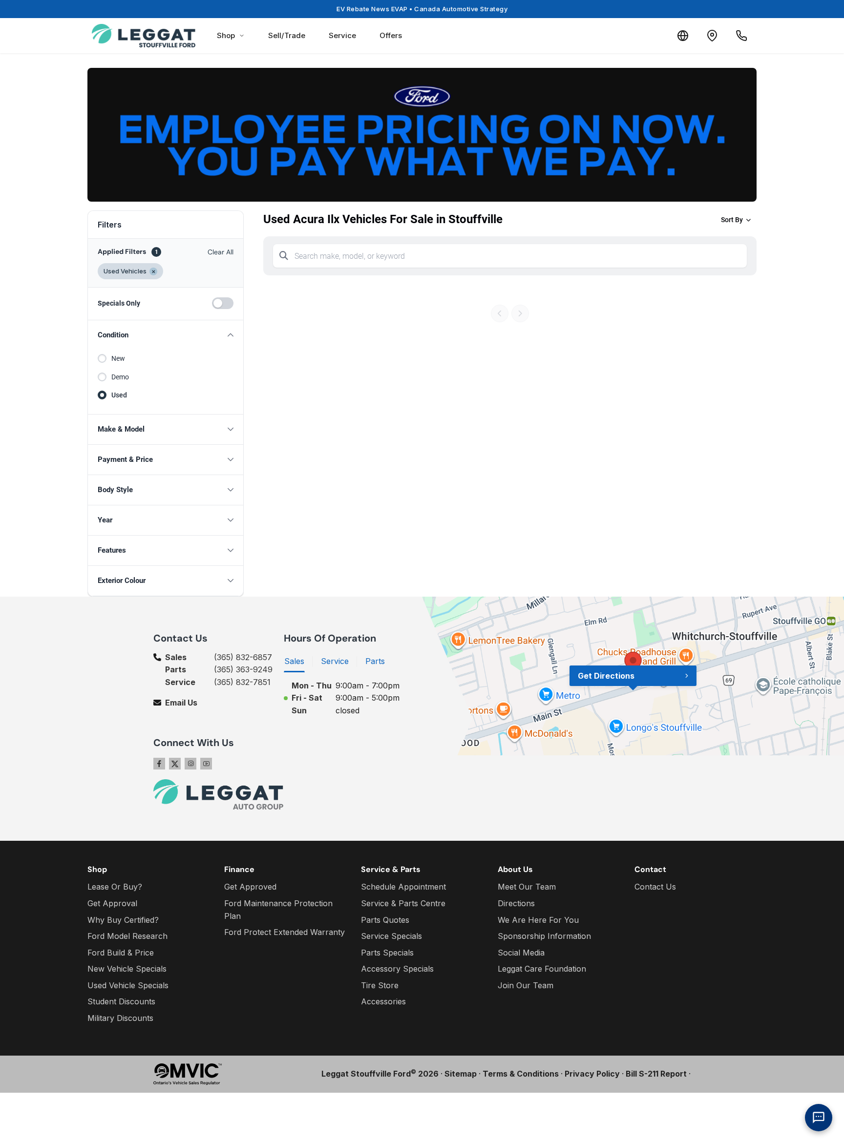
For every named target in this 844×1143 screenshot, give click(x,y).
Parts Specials (387, 952)
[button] (165, 335)
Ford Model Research (127, 936)
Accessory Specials (397, 969)
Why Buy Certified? (123, 920)
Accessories (383, 1001)
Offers (391, 35)
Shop (226, 35)
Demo (120, 377)
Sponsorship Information (544, 936)
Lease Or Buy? (114, 887)
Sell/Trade (286, 35)
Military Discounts (120, 1018)
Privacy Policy (592, 1074)
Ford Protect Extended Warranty (284, 932)
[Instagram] (190, 763)
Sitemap (460, 1074)
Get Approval (112, 903)
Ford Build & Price (120, 952)
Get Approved (250, 887)
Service (342, 35)
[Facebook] (159, 763)
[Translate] (683, 35)
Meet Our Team (527, 887)
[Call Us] (741, 35)
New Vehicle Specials (127, 969)
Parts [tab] (375, 661)
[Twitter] (175, 763)
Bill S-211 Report (656, 1074)
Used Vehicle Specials (128, 985)
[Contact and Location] (712, 35)
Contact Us (655, 887)
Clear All (220, 252)
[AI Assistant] (818, 1117)
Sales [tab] (294, 661)
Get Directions (606, 676)
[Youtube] (206, 763)
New (118, 358)
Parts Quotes (385, 920)
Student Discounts (121, 1001)
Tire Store (380, 985)
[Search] (284, 256)
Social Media (521, 952)
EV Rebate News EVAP (422, 9)
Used (119, 395)
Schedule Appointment (403, 887)
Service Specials (391, 936)
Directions (516, 903)
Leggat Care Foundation (542, 969)
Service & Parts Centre (403, 903)
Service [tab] (335, 661)
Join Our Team (525, 985)
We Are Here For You (538, 920)
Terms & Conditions (521, 1074)
